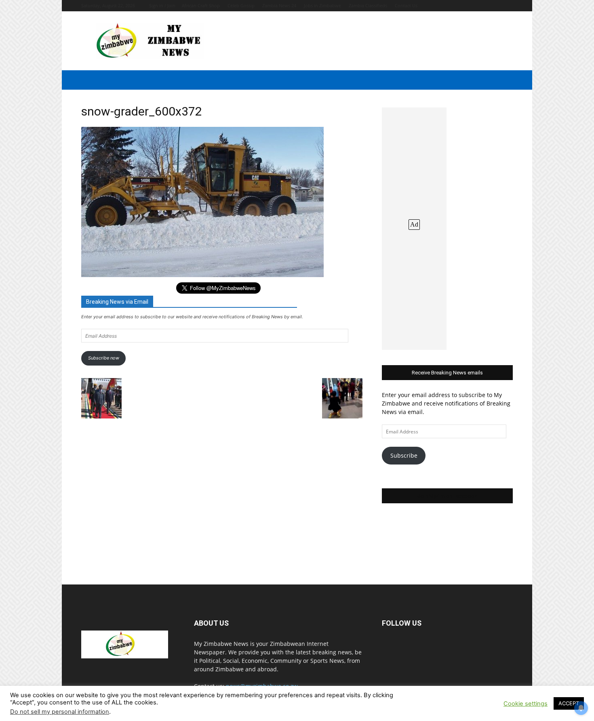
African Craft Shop (201, 5)
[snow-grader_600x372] (202, 274)
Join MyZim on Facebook (447, 495)
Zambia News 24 (279, 5)
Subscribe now (103, 358)
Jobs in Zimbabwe (322, 5)
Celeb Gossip (241, 5)
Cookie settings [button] (525, 703)
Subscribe (403, 455)
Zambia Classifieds (368, 5)
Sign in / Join (162, 5)
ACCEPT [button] (568, 703)
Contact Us (406, 5)
